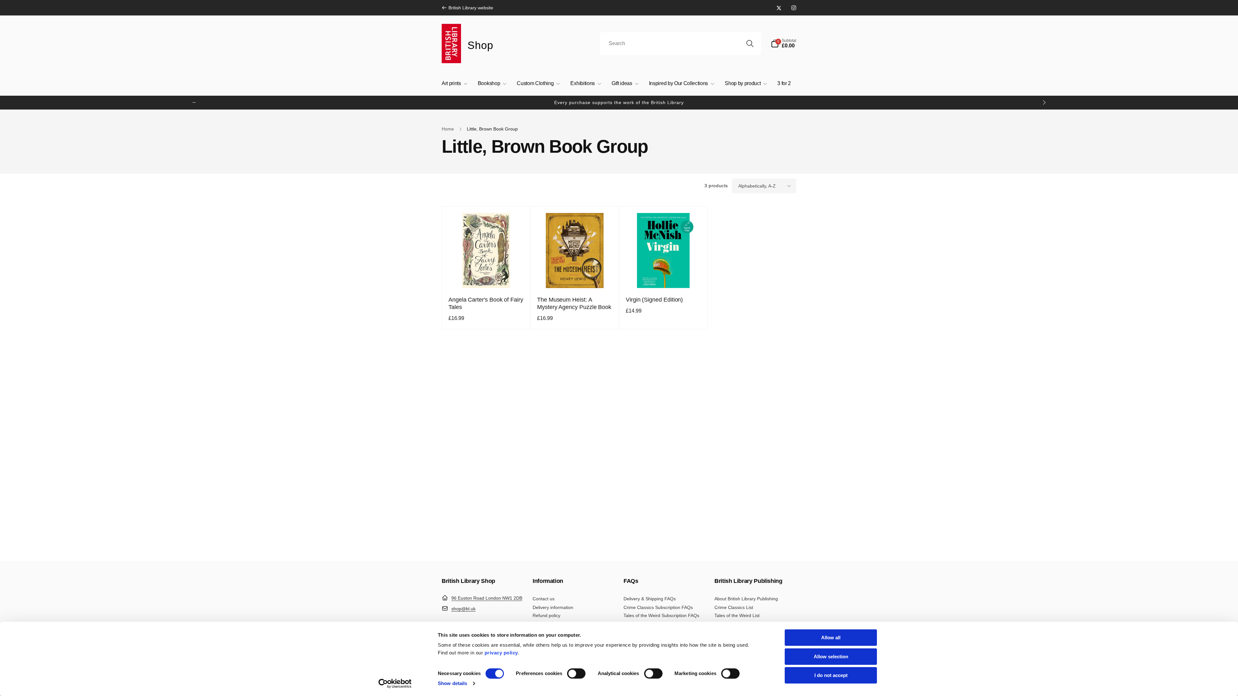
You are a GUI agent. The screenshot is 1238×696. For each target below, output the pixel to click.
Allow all (830, 637)
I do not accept (831, 675)
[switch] (576, 673)
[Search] (749, 43)
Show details (452, 683)
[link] (467, 7)
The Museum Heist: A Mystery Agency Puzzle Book (574, 303)
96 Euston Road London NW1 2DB (486, 598)
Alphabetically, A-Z (757, 185)
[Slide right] (1044, 102)
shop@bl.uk (463, 608)
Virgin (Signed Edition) (654, 299)
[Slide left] (194, 102)
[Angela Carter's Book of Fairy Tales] (486, 276)
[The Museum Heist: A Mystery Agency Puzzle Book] (575, 276)
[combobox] (680, 43)
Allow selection (831, 656)
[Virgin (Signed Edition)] (664, 276)
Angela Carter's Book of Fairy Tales (485, 303)
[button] (783, 43)
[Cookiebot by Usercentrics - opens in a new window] (395, 683)
